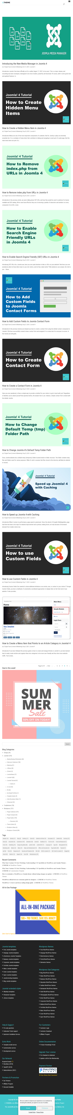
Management (63, 845)
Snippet (66, 851)
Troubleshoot (7, 805)
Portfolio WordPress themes (48, 1007)
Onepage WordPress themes (48, 953)
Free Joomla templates (9, 950)
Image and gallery (22, 845)
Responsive (17, 851)
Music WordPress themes (47, 1010)
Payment (63, 848)
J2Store (9, 768)
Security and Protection (28, 851)
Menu (20, 848)
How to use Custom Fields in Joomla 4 (20, 579)
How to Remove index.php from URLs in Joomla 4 (25, 192)
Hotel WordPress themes (47, 992)
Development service (9, 1051)
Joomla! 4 (32, 67)
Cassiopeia (51, 838)
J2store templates (8, 998)
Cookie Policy (32, 1112)
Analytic (5, 838)
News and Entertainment (30, 848)
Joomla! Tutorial (11, 780)
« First (48, 666)
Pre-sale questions (8, 1028)
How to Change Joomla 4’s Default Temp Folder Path (26, 450)
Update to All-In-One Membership (49, 1058)
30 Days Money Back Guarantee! (48, 1075)
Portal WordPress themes (47, 959)
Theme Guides (10, 824)
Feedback (43, 841)
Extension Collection (12, 762)
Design (6, 752)
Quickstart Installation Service (11, 1034)
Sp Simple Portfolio (12, 793)
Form (5, 845)
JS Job (9, 787)
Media (13, 848)
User (26, 854)
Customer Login (44, 1028)
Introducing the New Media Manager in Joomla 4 (24, 63)
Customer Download (46, 1031)
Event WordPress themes (47, 1014)
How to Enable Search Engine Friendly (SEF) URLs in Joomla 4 (30, 257)
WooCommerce (34, 854)
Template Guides (11, 796)
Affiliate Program (8, 1084)
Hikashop (9, 765)
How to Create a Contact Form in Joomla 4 (21, 385)
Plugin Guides (10, 818)
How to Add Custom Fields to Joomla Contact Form (25, 321)
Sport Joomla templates (10, 975)
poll (4, 851)
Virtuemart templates (9, 995)
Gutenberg (12, 845)
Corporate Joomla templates (11, 962)
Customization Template (17, 871)
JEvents (9, 771)
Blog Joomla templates (9, 981)
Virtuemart (9, 802)
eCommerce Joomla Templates (12, 956)
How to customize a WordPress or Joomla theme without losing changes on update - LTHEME (30, 874)
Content (59, 838)
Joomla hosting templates (10, 978)
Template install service (10, 1045)
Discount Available (8, 1087)
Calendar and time (41, 838)
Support (19, 854)
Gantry (11, 784)
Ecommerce (21, 841)
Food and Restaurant (61, 841)
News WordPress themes (47, 976)
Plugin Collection (11, 812)
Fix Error (51, 841)
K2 (7, 790)
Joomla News (10, 774)
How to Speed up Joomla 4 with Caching (20, 514)
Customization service (9, 1048)
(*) (12, 1061)
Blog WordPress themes (47, 973)
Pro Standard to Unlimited (47, 1055)
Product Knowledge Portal (47, 1045)
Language (49, 845)
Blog (19, 838)
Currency (66, 838)
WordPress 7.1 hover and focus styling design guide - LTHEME (21, 883)
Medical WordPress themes (48, 1004)
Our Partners (7, 1081)
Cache (32, 838)
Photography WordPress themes (49, 995)
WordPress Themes (16, 865)
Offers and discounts (44, 848)
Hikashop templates (9, 992)
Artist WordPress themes (47, 998)
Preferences (45, 1108)
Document (12, 841)
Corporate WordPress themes (48, 1001)
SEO (38, 851)
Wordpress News (11, 827)
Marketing (6, 848)
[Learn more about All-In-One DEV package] (37, 934)
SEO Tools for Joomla (57, 851)
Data (5, 841)
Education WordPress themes (48, 982)
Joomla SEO (40, 845)
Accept (28, 1108)
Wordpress (7, 808)
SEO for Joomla (45, 851)
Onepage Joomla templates (11, 953)
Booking (25, 838)
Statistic (12, 854)
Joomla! (6, 756)
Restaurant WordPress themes (48, 988)
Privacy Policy (40, 1112)
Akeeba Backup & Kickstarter (14, 759)
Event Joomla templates (10, 972)
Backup (12, 838)
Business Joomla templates (11, 959)
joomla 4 (32, 845)
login (55, 845)
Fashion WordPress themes (48, 985)
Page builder (55, 848)
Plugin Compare (11, 815)
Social (5, 854)
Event (36, 841)
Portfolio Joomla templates (11, 965)
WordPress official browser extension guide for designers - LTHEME (23, 879)
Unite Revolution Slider (13, 799)
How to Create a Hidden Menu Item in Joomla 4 (24, 128)
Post (10, 851)
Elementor (12, 821)
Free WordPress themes (47, 950)
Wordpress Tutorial (12, 830)
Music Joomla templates (10, 968)
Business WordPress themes (48, 979)
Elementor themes (45, 962)
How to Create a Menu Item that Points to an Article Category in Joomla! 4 (36, 643)
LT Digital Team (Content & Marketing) (13, 67)
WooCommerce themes (47, 956)
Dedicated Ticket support (10, 1031)
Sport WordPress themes (47, 1017)
